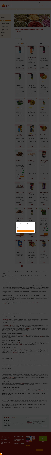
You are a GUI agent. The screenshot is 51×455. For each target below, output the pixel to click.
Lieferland (18, 227)
